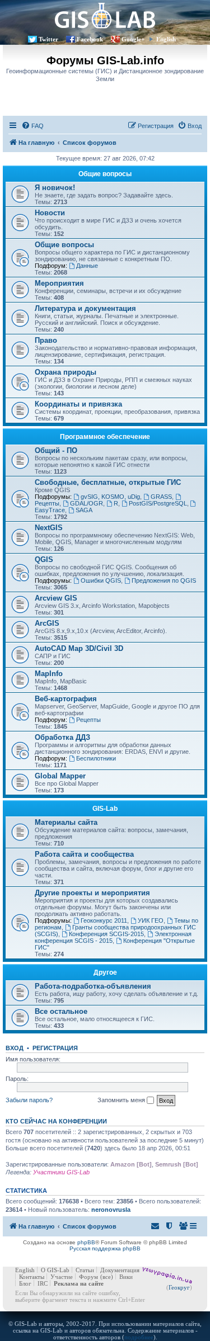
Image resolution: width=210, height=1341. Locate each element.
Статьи (85, 1270)
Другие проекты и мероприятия (92, 893)
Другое (105, 972)
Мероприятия (59, 283)
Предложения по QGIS (164, 580)
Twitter (48, 39)
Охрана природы (65, 372)
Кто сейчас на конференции (56, 1121)
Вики (126, 1276)
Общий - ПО (56, 450)
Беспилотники (96, 758)
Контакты (31, 1276)
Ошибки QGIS (101, 580)
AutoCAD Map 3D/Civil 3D (79, 648)
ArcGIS (47, 623)
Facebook (90, 39)
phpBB (86, 1242)
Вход (15, 1048)
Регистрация (55, 1048)
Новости (50, 213)
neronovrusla (110, 1209)
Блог (25, 1283)
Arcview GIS (56, 598)
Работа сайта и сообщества (84, 854)
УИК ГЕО (151, 920)
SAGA (84, 510)
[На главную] (105, 15)
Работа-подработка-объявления (93, 986)
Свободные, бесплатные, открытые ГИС (108, 482)
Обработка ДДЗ (62, 737)
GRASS (161, 496)
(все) (106, 1276)
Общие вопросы (105, 174)
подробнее (138, 1337)
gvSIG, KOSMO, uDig (110, 496)
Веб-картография (66, 699)
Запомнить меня (122, 1100)
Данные (87, 265)
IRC (43, 1283)
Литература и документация (85, 308)
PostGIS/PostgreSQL (158, 503)
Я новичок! (55, 187)
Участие (61, 1276)
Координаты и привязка (78, 404)
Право (46, 340)
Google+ (133, 39)
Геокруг (179, 1287)
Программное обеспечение (105, 437)
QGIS (44, 559)
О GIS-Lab (55, 1270)
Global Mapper (60, 776)
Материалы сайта (66, 822)
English (166, 39)
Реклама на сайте (79, 1283)
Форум (88, 1276)
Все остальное (61, 1011)
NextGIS (49, 527)
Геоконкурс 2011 (104, 920)
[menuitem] (32, 126)
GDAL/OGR (86, 503)
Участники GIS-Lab (61, 1172)
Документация (119, 1270)
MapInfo (49, 673)
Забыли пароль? (29, 1100)
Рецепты (88, 719)
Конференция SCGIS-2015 (106, 934)
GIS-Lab (105, 809)
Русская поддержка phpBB (105, 1248)
